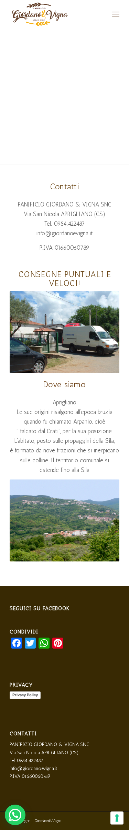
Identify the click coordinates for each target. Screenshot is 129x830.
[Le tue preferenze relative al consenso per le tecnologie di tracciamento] (116, 818)
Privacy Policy (25, 694)
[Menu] (115, 13)
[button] (15, 815)
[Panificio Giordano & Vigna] (53, 13)
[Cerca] (100, 13)
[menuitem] (100, 13)
